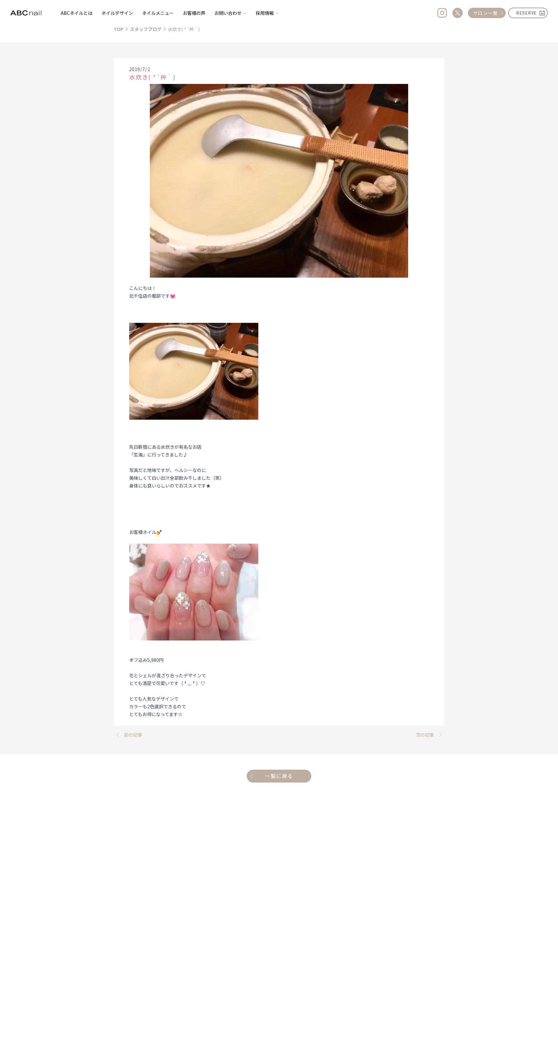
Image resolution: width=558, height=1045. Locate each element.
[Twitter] (457, 13)
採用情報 (265, 13)
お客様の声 (194, 13)
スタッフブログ (145, 29)
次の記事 (425, 735)
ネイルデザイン (117, 13)
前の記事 (133, 735)
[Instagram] (442, 13)
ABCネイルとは (76, 13)
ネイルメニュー (158, 13)
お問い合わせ (228, 13)
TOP (118, 29)
